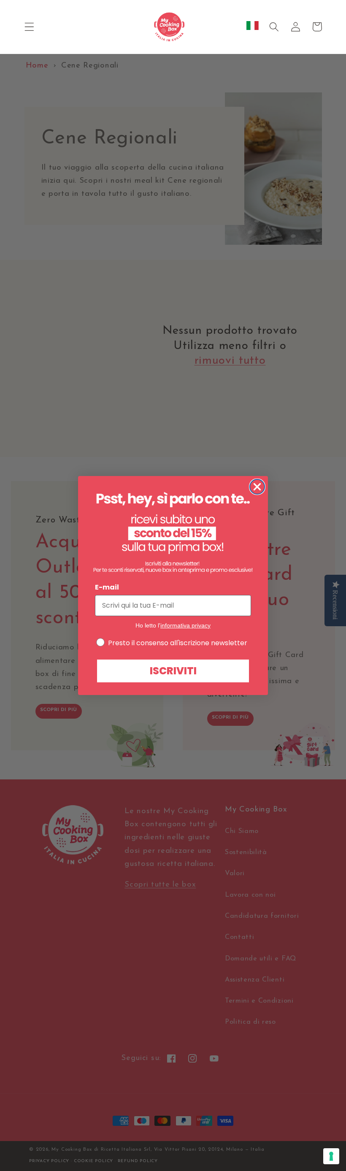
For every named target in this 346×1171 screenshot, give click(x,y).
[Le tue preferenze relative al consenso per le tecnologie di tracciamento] (331, 1156)
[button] (29, 27)
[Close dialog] (257, 486)
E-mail (107, 587)
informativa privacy (185, 625)
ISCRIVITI (173, 671)
